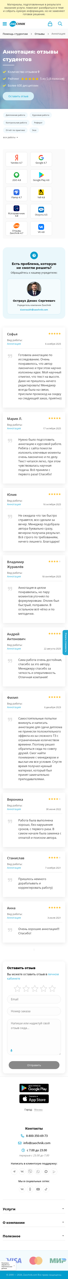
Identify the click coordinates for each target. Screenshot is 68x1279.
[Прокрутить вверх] (4, 1275)
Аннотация (14, 343)
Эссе (34, 130)
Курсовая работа (40, 115)
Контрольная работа (16, 122)
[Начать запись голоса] (11, 1051)
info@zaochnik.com (36, 1143)
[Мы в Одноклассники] (30, 1189)
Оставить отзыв (18, 96)
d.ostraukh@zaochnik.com (34, 309)
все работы (9, 137)
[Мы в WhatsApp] (38, 1171)
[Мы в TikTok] (46, 1189)
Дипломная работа (15, 115)
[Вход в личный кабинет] (50, 24)
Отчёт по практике (15, 130)
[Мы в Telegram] (14, 1171)
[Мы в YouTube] (38, 1189)
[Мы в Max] (46, 1171)
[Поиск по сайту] (60, 24)
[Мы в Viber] (30, 1171)
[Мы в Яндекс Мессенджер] (54, 1171)
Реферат (38, 122)
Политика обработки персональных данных (6, 1265)
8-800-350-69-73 (37, 1136)
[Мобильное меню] (5, 24)
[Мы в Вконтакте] (22, 1171)
